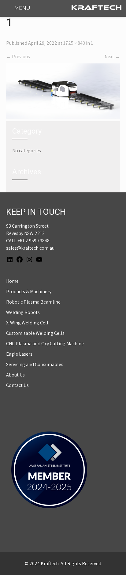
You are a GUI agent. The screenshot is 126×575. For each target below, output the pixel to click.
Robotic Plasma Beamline (33, 302)
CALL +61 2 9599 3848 (28, 240)
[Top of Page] (108, 561)
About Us (15, 375)
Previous (18, 56)
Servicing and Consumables (34, 364)
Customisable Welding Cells (35, 333)
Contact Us (17, 385)
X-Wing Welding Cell (27, 323)
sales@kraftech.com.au (30, 248)
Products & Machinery (28, 291)
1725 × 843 (74, 43)
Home (12, 281)
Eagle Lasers (19, 354)
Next (112, 56)
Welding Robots (23, 312)
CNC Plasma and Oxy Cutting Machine (45, 343)
